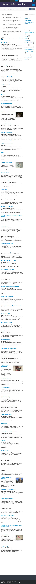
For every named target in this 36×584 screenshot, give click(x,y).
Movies (26, 36)
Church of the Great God (13, 4)
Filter (22, 38)
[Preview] (25, 34)
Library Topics (12, 9)
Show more (12, 50)
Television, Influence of (29, 51)
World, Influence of (29, 47)
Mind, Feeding (28, 57)
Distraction (27, 40)
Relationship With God (29, 32)
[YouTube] (19, 582)
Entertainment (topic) (10, 38)
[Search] (34, 1)
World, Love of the (29, 42)
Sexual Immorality (28, 49)
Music (26, 38)
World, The (27, 54)
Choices (26, 44)
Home (8, 9)
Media (26, 59)
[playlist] (2, 38)
